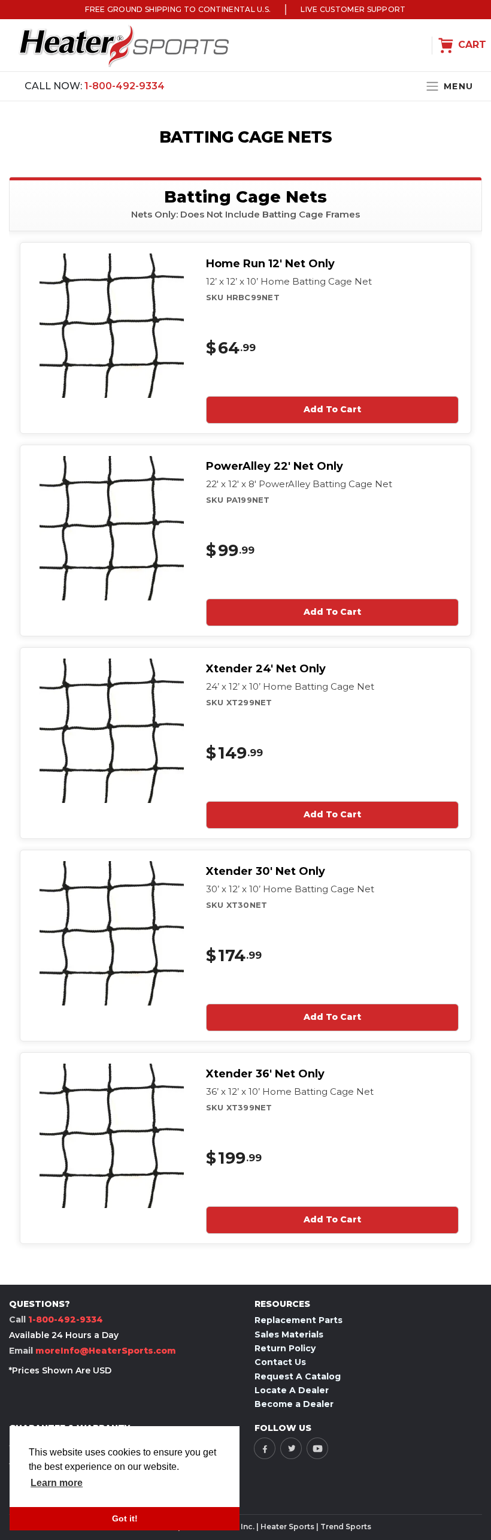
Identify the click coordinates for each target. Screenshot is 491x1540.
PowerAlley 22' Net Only (274, 466)
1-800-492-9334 (124, 86)
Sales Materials (288, 1334)
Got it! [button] (125, 1518)
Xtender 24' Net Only (266, 668)
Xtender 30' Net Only (265, 871)
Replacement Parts (298, 1320)
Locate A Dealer (291, 1390)
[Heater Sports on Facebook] (264, 1448)
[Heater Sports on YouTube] (317, 1448)
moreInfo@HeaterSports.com (105, 1350)
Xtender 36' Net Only (265, 1073)
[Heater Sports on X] (291, 1448)
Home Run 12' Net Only (270, 263)
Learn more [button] (57, 1483)
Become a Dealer (294, 1404)
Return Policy (285, 1348)
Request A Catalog (297, 1376)
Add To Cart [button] (332, 409)
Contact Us (280, 1362)
